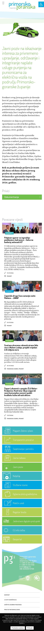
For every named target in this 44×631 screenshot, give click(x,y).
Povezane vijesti (12, 219)
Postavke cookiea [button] (18, 628)
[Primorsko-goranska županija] (22, 6)
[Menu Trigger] (3, 3)
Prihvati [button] (29, 628)
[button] (41, 4)
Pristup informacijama (12, 609)
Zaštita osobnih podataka (13, 604)
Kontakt (7, 595)
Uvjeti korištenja (10, 600)
